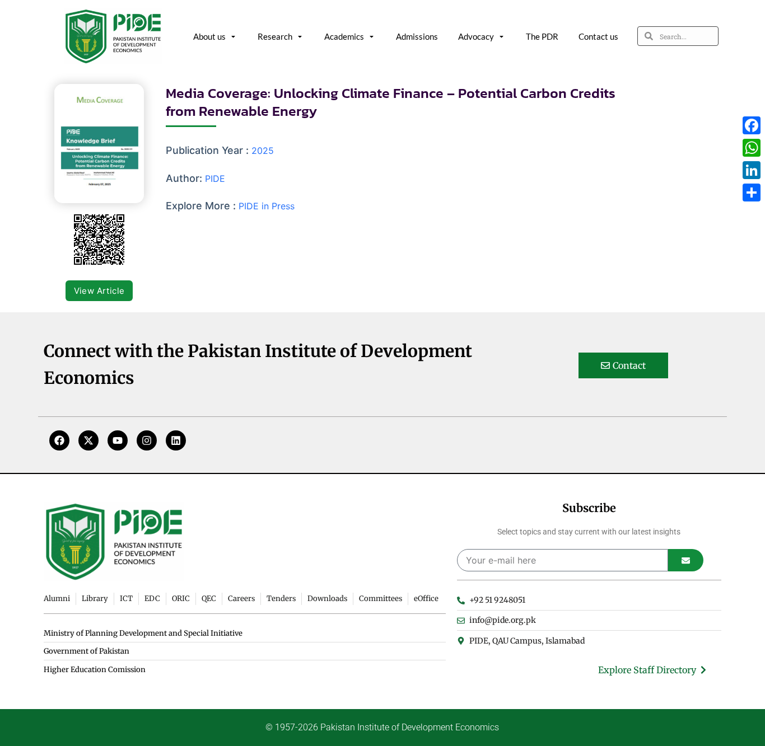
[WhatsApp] (751, 148)
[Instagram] (147, 440)
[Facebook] (59, 440)
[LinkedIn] (751, 170)
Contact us (598, 36)
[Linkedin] (176, 440)
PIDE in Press (267, 206)
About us (209, 36)
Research (275, 36)
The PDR (542, 36)
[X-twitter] (88, 440)
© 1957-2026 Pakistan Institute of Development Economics (382, 727)
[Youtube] (118, 440)
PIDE (215, 178)
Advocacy (476, 36)
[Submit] (685, 560)
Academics (344, 36)
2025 (262, 150)
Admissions (417, 36)
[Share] (751, 192)
